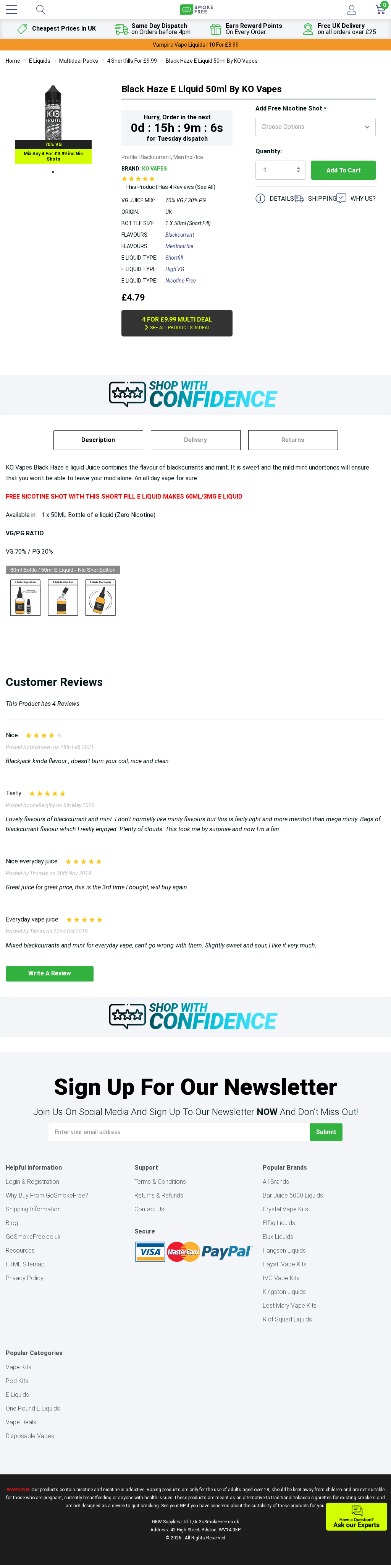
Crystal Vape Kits (285, 1209)
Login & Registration (32, 1181)
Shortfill (174, 258)
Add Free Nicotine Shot (290, 109)
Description (98, 440)
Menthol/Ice (179, 246)
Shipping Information (33, 1209)
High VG (174, 269)
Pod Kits (17, 1381)
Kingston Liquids (284, 1291)
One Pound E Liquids (33, 1408)
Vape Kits (18, 1367)
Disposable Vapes (30, 1436)
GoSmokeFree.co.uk (33, 1236)
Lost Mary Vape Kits (290, 1305)
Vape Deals (21, 1422)
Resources (20, 1250)
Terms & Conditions (160, 1181)
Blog (12, 1223)
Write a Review (49, 973)
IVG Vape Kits (281, 1278)
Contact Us (149, 1209)
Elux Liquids (278, 1236)
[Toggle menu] (11, 9)
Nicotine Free (180, 281)
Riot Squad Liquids (287, 1319)
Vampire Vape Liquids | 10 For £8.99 (196, 45)
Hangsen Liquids (284, 1250)
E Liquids (17, 1394)
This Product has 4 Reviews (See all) (170, 187)
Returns (292, 440)
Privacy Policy (25, 1278)
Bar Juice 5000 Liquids (293, 1195)
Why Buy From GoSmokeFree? (47, 1195)
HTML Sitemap (25, 1264)
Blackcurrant (179, 235)
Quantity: (268, 151)
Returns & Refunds (158, 1195)
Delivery (195, 440)
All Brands (276, 1181)
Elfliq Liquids (279, 1223)
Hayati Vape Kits (285, 1264)
